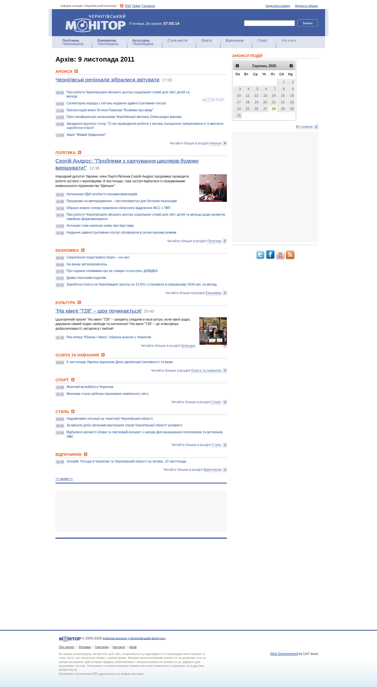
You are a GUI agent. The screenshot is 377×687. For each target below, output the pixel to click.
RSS (128, 5)
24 (239, 109)
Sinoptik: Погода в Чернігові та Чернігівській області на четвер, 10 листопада (126, 461)
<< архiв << (64, 479)
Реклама (85, 647)
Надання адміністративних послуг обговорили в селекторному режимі (121, 232)
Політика (214, 241)
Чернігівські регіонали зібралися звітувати (107, 80)
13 (265, 95)
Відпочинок (234, 41)
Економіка (213, 293)
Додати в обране (306, 5)
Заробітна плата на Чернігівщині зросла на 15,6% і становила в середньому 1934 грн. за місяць (142, 284)
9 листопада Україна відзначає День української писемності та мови (120, 362)
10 (239, 95)
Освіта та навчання (206, 370)
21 (274, 102)
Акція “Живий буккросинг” (86, 135)
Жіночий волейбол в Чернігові (90, 387)
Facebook (148, 5)
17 (239, 102)
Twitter (136, 5)
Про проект (67, 647)
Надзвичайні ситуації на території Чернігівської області (110, 419)
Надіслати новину (278, 5)
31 (239, 115)
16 (292, 95)
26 (256, 109)
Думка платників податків (86, 278)
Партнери (101, 647)
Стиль (216, 445)
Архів (133, 647)
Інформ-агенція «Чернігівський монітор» (93, 16)
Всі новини (304, 127)
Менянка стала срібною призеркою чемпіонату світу (107, 394)
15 (283, 95)
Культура (188, 346)
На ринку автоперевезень (87, 264)
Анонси (215, 143)
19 (256, 102)
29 (283, 109)
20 (265, 102)
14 (274, 95)
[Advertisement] (141, 511)
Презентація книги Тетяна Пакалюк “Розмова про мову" (110, 110)
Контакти (119, 647)
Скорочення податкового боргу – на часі (98, 257)
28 (274, 109)
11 (247, 95)
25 (247, 109)
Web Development (284, 654)
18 (247, 102)
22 (283, 102)
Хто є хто (289, 41)
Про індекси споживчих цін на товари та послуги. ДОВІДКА (112, 271)
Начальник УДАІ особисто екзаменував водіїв (102, 194)
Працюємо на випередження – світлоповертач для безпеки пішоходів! (122, 201)
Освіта (206, 41)
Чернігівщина (72, 42)
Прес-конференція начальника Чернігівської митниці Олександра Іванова (124, 117)
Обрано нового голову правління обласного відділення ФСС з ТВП (119, 208)
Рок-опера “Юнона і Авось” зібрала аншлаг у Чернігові (109, 337)
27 (265, 109)
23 (292, 102)
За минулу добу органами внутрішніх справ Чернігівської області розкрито (124, 425)
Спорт (262, 41)
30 (292, 109)
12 (256, 95)
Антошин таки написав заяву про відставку (100, 226)
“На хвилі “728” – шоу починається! (98, 311)
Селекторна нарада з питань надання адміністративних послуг (116, 103)
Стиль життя (177, 41)
